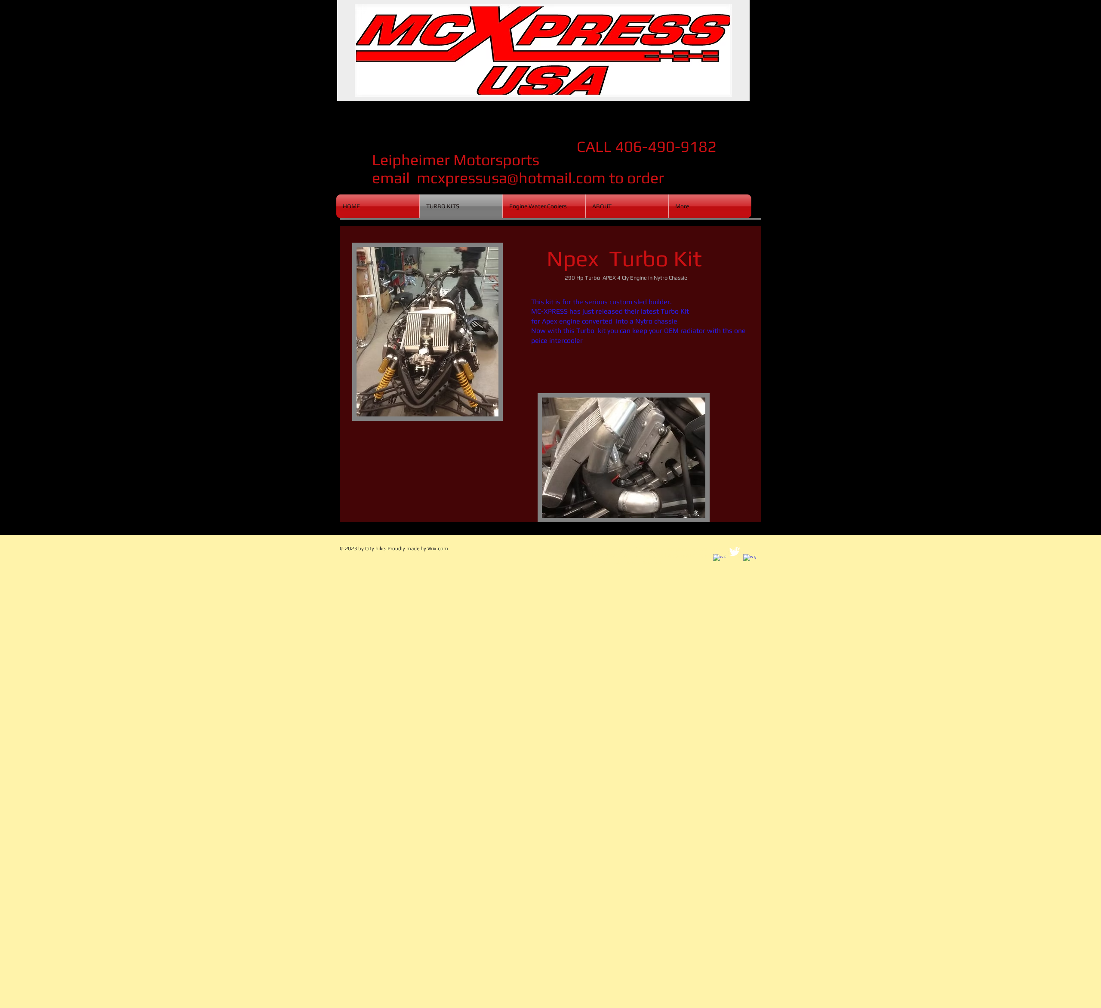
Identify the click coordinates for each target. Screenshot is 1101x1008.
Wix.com (437, 549)
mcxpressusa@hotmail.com (511, 178)
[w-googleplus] (749, 560)
